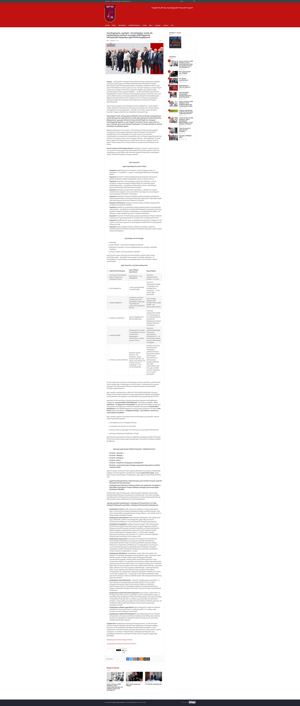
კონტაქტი (107, 1)
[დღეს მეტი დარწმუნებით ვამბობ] (173, 138)
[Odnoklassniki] (141, 659)
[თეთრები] (110, 14)
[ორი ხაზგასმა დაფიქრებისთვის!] (153, 676)
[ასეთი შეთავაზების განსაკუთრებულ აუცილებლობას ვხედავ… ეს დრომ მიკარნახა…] (173, 95)
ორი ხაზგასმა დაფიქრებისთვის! (153, 684)
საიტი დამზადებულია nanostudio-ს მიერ (136, 702)
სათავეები (157, 25)
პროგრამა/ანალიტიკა (134, 25)
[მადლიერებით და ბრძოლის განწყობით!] (173, 88)
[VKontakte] (138, 659)
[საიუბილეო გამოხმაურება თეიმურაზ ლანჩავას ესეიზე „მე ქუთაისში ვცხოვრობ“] (173, 111)
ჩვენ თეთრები (122, 25)
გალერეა (165, 25)
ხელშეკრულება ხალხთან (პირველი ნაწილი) (119, 639)
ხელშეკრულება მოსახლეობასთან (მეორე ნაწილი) (121, 643)
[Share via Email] (144, 659)
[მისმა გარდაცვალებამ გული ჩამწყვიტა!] (134, 676)
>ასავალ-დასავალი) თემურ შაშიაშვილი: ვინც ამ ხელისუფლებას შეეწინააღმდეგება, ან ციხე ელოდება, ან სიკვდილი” (186, 121)
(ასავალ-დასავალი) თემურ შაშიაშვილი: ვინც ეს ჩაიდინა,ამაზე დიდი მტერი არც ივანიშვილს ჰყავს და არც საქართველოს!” (115, 687)
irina (108, 40)
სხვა (172, 25)
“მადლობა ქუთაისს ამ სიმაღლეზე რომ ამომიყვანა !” (184, 130)
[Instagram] (187, 702)
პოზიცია (145, 25)
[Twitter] (131, 659)
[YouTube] (185, 702)
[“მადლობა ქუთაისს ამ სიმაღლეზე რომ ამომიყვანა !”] (173, 130)
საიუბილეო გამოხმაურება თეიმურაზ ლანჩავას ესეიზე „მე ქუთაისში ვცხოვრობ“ (186, 112)
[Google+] (134, 659)
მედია (150, 25)
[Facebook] (127, 659)
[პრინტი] (148, 659)
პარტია (114, 25)
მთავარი (107, 25)
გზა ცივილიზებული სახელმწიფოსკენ (121, 1)
